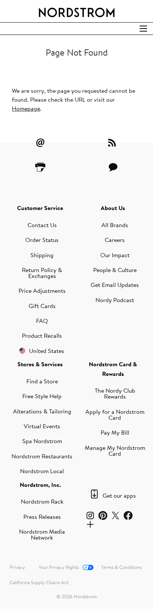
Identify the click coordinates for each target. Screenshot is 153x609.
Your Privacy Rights (59, 567)
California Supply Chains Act (39, 582)
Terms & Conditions (121, 567)
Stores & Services (40, 364)
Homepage (26, 108)
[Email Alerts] (40, 142)
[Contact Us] (113, 167)
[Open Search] (143, 29)
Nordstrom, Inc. (40, 485)
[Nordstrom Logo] (76, 11)
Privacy (17, 567)
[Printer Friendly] (40, 167)
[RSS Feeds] (113, 142)
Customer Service (40, 208)
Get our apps (119, 495)
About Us (113, 208)
